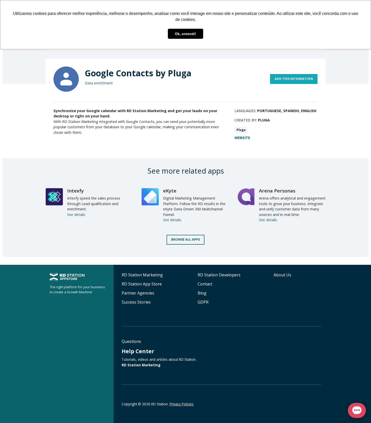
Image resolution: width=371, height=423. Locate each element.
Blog (202, 293)
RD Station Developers (219, 275)
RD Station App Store (142, 284)
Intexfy (75, 190)
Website (242, 137)
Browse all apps (185, 239)
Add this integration (294, 79)
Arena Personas (277, 190)
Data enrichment (99, 83)
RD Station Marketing (142, 275)
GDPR (203, 302)
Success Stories (136, 302)
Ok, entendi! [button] (185, 34)
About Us (282, 275)
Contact (205, 284)
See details (76, 214)
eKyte (169, 190)
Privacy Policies (182, 404)
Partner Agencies (138, 293)
